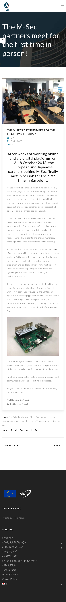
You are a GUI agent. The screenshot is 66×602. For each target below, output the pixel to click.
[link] (6, 6)
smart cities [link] (50, 421)
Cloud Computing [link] (38, 417)
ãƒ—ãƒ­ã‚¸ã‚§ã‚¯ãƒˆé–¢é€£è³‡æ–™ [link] (19, 560)
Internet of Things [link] (35, 421)
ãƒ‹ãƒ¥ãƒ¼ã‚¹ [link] (9, 551)
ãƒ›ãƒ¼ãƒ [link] (8, 537)
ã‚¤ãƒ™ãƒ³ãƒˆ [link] (9, 556)
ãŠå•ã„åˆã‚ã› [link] (9, 565)
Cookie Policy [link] (9, 579)
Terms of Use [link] (9, 569)
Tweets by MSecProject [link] (13, 517)
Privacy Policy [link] (10, 574)
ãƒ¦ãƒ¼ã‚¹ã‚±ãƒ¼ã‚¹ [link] (12, 546)
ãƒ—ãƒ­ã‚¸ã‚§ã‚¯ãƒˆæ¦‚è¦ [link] (14, 542)
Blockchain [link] (23, 417)
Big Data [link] (13, 417)
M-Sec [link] (13, 138)
